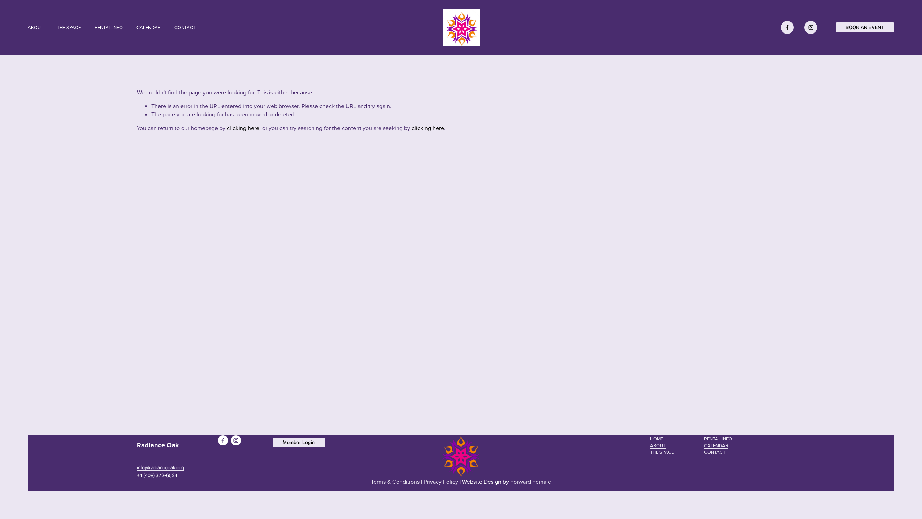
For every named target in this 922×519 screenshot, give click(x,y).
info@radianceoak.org (160, 468)
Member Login (299, 442)
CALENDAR (148, 27)
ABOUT (35, 27)
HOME (656, 438)
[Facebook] (787, 27)
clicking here (243, 128)
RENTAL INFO (109, 27)
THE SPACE (69, 27)
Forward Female (530, 481)
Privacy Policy (441, 481)
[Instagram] (810, 27)
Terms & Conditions (395, 481)
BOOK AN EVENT (865, 28)
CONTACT (185, 27)
